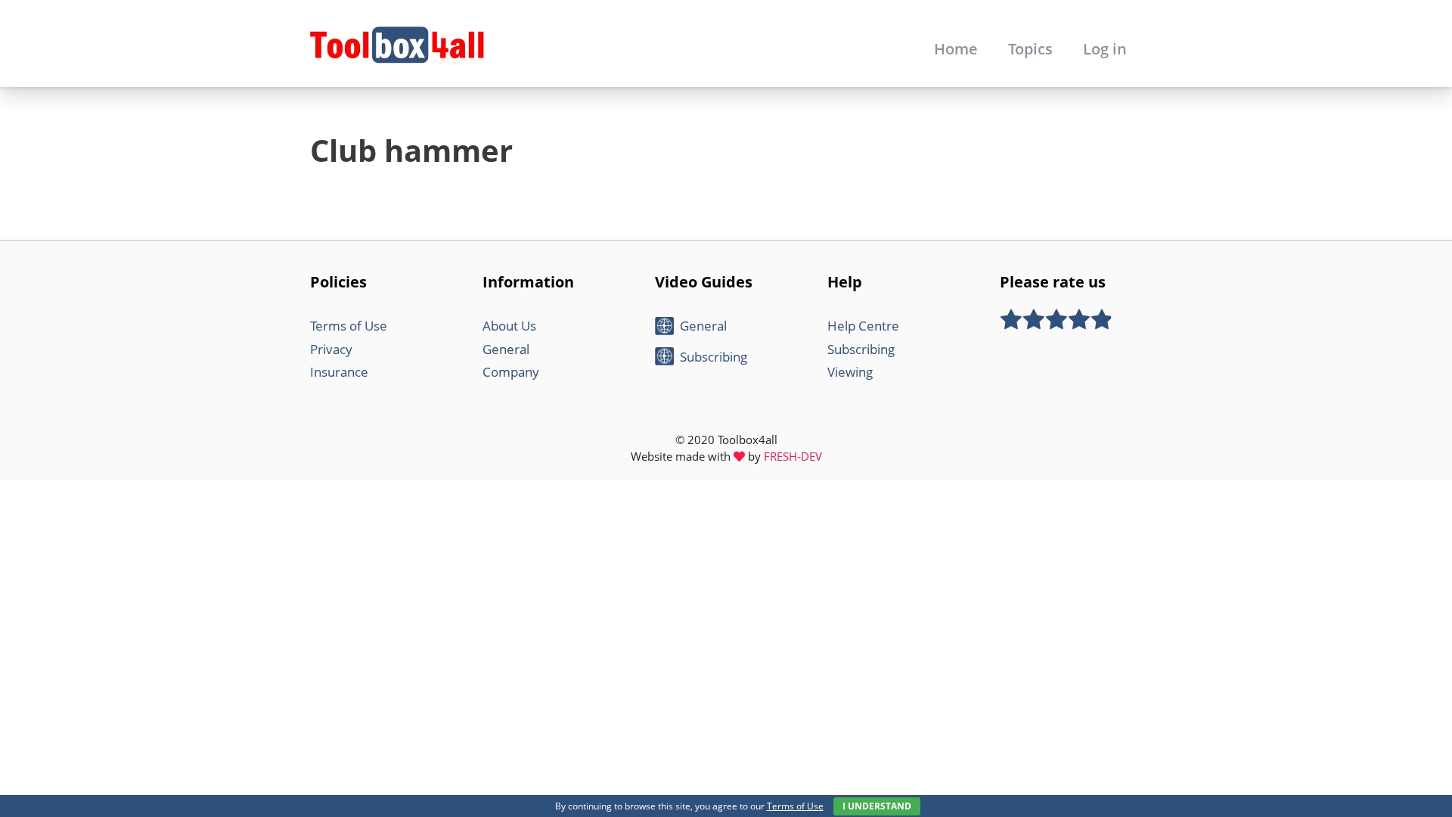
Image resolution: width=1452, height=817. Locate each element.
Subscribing (713, 356)
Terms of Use (348, 325)
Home (956, 49)
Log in (1105, 49)
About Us (509, 325)
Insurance (339, 372)
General (505, 349)
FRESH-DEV (793, 456)
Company (510, 372)
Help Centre (863, 325)
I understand (876, 806)
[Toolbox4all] (397, 43)
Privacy (331, 349)
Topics (1030, 49)
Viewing (850, 372)
